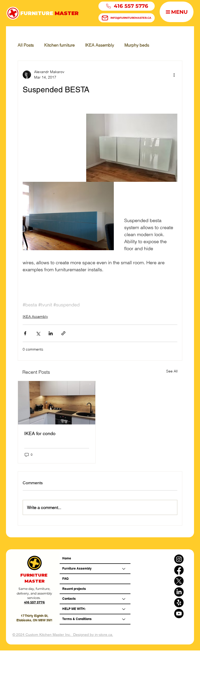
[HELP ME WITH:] (123, 609)
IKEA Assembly (99, 45)
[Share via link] (63, 333)
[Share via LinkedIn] (50, 333)
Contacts (69, 599)
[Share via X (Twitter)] (37, 333)
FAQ (65, 578)
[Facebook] (179, 570)
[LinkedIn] (179, 592)
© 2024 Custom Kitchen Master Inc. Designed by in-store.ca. (62, 635)
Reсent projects (74, 589)
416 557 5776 (34, 602)
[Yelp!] (179, 602)
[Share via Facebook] (25, 333)
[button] (176, 12)
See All (172, 371)
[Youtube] (179, 613)
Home (66, 558)
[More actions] (174, 75)
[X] (179, 581)
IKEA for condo (39, 433)
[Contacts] (123, 599)
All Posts (26, 45)
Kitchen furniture (59, 45)
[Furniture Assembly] (123, 568)
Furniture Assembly (77, 568)
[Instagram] (179, 559)
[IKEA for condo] (56, 402)
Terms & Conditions (77, 619)
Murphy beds (136, 45)
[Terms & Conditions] (123, 619)
